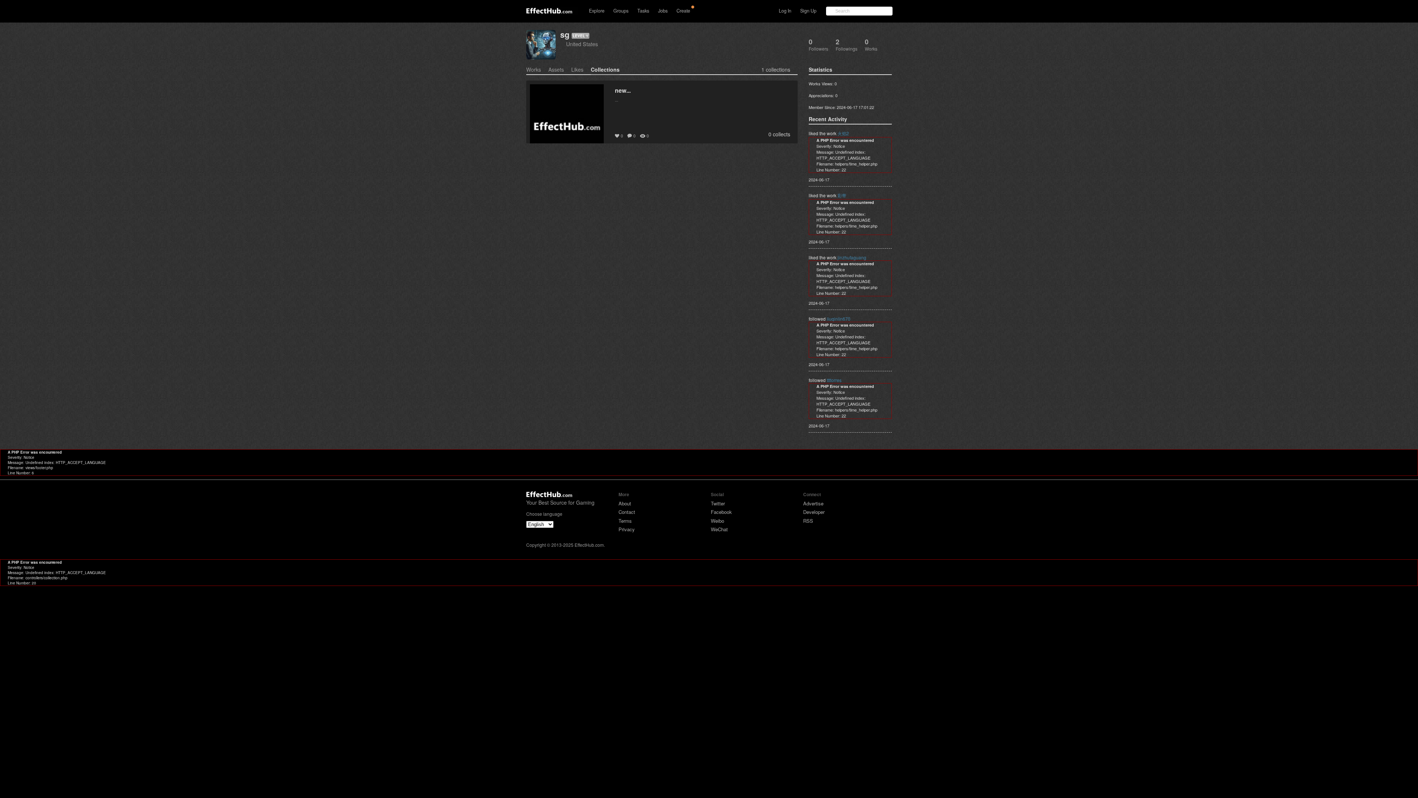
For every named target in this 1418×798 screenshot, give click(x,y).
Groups (620, 10)
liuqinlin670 (838, 319)
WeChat (719, 529)
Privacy (627, 529)
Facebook (721, 511)
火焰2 (843, 133)
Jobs (663, 10)
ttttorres (834, 380)
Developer (814, 511)
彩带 (842, 195)
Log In (785, 10)
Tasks (643, 10)
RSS (808, 520)
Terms (625, 520)
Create (683, 10)
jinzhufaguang (852, 257)
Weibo (717, 520)
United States (582, 44)
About (625, 503)
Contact (627, 511)
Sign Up (808, 10)
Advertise (813, 503)
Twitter (718, 503)
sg (564, 34)
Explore (596, 10)
